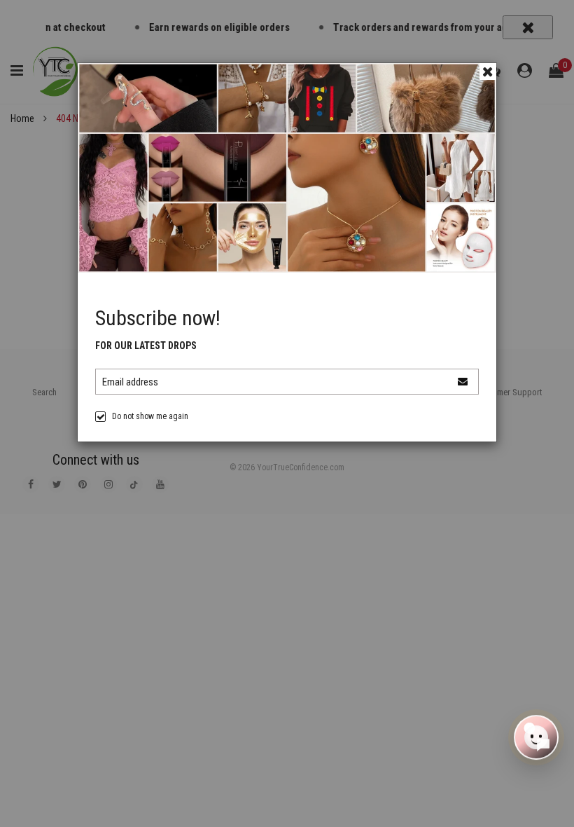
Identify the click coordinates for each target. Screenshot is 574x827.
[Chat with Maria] (536, 738)
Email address (130, 382)
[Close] (487, 71)
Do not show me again (150, 416)
